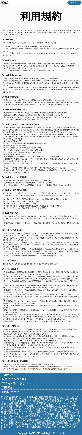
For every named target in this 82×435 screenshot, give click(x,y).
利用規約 (7, 387)
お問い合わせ (10, 391)
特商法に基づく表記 (14, 379)
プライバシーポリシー (16, 383)
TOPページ (9, 374)
